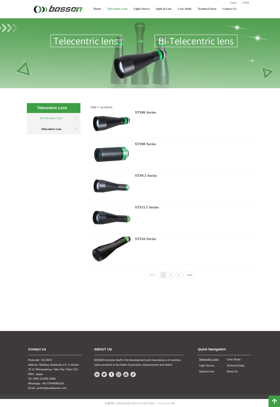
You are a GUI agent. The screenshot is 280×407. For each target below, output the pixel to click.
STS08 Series (145, 144)
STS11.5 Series (147, 207)
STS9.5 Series (146, 175)
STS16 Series (145, 239)
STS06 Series (145, 112)
